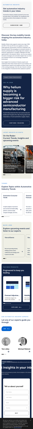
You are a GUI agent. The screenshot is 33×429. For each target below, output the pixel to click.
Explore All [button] (16, 307)
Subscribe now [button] (16, 25)
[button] (14, 159)
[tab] (3, 216)
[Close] (30, 420)
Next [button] (16, 413)
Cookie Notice (17, 427)
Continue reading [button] (16, 123)
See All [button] (6, 328)
